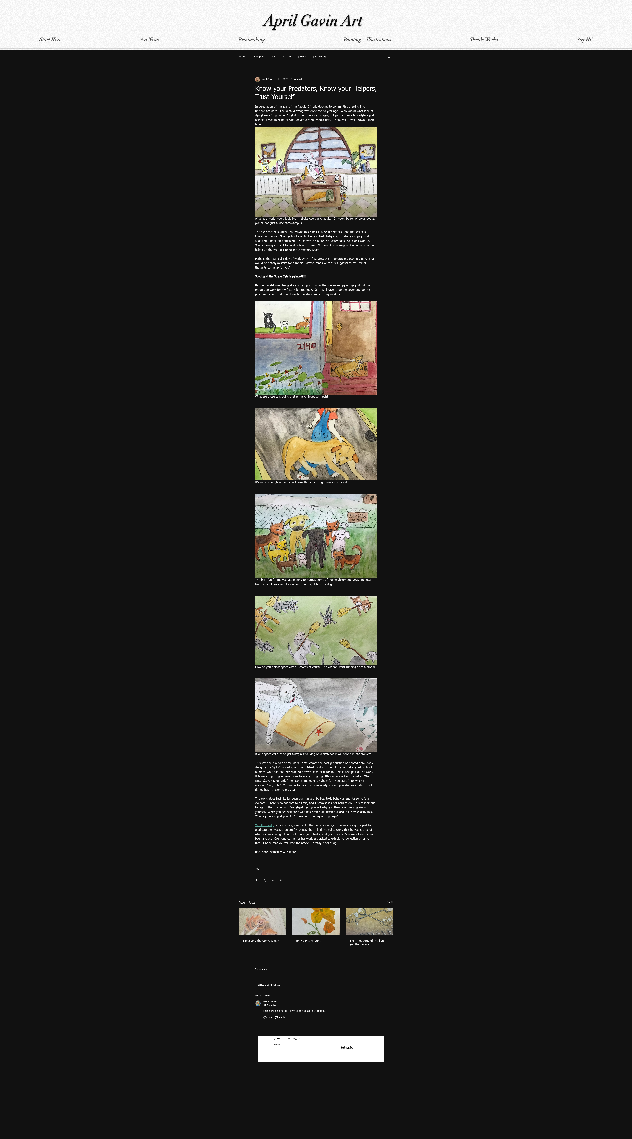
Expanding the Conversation (261, 940)
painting (302, 56)
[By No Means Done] (316, 921)
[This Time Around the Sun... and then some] (369, 921)
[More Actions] (375, 1003)
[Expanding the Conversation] (262, 921)
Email (276, 1045)
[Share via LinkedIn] (272, 880)
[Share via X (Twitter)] (264, 880)
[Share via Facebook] (256, 880)
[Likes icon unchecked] (265, 1018)
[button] (389, 56)
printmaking (319, 56)
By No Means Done (308, 940)
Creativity (286, 56)
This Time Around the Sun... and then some (368, 942)
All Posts (243, 56)
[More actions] (375, 79)
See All (390, 902)
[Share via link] (280, 880)
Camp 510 (259, 56)
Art (273, 56)
